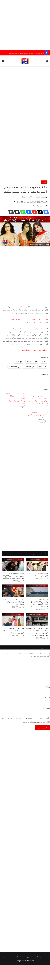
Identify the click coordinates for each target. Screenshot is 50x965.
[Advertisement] (25, 25)
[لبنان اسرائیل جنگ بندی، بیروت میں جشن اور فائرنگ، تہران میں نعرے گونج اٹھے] (13, 564)
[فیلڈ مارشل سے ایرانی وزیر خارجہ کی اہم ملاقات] (37, 564)
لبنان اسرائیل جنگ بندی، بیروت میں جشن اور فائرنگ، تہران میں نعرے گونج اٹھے (13, 575)
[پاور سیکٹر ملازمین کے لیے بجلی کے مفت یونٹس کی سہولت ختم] (13, 590)
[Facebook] (45, 212)
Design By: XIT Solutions (25, 961)
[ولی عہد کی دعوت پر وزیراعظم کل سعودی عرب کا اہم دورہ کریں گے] (13, 619)
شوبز (44, 182)
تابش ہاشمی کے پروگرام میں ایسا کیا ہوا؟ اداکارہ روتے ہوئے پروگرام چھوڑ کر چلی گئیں (15, 398)
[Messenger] (27, 212)
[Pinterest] (33, 212)
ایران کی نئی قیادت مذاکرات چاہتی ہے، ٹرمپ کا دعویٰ (38, 414)
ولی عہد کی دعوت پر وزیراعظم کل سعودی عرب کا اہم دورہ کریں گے (13, 630)
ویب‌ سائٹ (46, 708)
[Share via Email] (16, 212)
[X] (39, 212)
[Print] (10, 212)
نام (48, 687)
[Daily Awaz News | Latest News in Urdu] (25, 61)
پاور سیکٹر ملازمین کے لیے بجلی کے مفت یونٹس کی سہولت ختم (13, 601)
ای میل (47, 697)
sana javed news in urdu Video (35, 350)
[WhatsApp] (22, 212)
